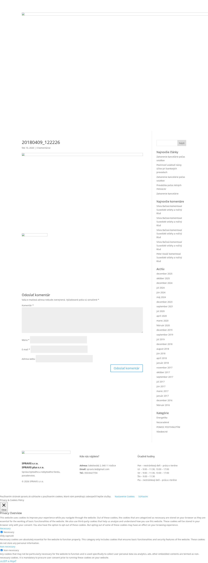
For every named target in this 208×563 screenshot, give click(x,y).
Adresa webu (28, 358)
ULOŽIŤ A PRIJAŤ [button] (8, 561)
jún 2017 (161, 386)
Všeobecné (162, 431)
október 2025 (163, 278)
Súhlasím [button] (143, 496)
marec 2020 (162, 320)
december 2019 (164, 329)
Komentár (28, 305)
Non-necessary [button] (7, 546)
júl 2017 (161, 381)
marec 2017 (162, 391)
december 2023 (164, 301)
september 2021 (165, 306)
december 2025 (164, 273)
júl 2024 (161, 287)
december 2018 (164, 344)
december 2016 (164, 400)
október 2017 (163, 372)
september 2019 (165, 334)
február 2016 (163, 405)
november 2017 (164, 367)
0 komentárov (43, 147)
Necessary (9, 532)
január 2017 (163, 395)
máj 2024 (161, 297)
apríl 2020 (162, 315)
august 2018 (163, 348)
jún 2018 (161, 353)
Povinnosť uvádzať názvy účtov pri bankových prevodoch (169, 168)
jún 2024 (161, 292)
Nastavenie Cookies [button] (125, 496)
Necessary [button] (5, 528)
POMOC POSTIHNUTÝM (168, 427)
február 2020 (163, 325)
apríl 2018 (162, 358)
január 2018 (163, 362)
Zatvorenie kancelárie (167, 193)
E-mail (26, 349)
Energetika (162, 417)
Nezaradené (163, 422)
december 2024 (164, 283)
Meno (25, 340)
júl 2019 (161, 339)
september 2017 (165, 376)
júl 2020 (161, 311)
